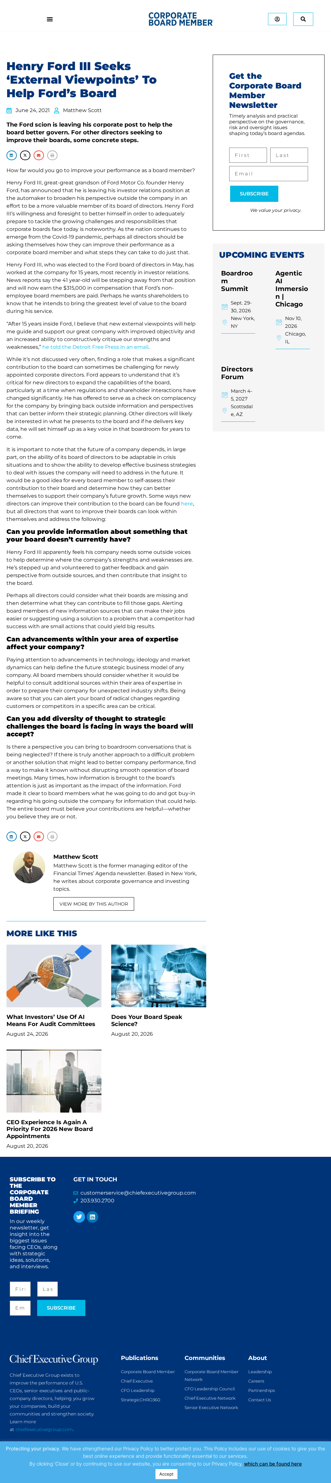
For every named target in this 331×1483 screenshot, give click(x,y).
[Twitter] (79, 1217)
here (187, 504)
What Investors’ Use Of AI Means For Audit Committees (50, 1020)
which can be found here (273, 1464)
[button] (11, 155)
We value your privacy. (276, 210)
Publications (139, 1358)
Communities (205, 1358)
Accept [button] (166, 1474)
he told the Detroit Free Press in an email (95, 347)
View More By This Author (93, 904)
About (257, 1358)
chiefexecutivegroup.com (44, 1429)
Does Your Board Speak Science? (146, 1020)
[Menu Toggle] (50, 19)
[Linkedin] (92, 1217)
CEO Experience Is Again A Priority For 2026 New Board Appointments (49, 1129)
